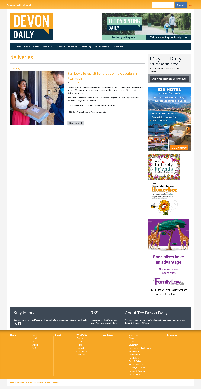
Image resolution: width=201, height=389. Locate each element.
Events (79, 338)
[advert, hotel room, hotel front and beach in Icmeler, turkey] (169, 119)
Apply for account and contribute (169, 78)
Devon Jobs (119, 46)
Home (18, 46)
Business (36, 348)
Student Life (134, 354)
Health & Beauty (136, 364)
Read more (74, 123)
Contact (13, 382)
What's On (48, 46)
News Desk (82, 83)
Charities (133, 341)
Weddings (73, 46)
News (27, 46)
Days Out (80, 354)
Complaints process (51, 382)
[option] (146, 26)
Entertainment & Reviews (140, 348)
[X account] (15, 323)
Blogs (131, 338)
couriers (95, 112)
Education (133, 344)
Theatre (80, 341)
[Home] (54, 26)
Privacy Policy (22, 382)
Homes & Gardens (137, 371)
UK (33, 341)
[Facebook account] (19, 323)
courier (88, 112)
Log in (191, 4)
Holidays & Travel (137, 367)
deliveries (103, 112)
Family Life (134, 351)
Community (81, 351)
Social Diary (134, 374)
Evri (74, 112)
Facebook (81, 319)
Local (34, 338)
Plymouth (80, 112)
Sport (36, 46)
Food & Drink (135, 361)
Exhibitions (81, 348)
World (35, 344)
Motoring (86, 46)
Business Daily (102, 46)
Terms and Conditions (35, 382)
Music (79, 344)
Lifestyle (60, 46)
